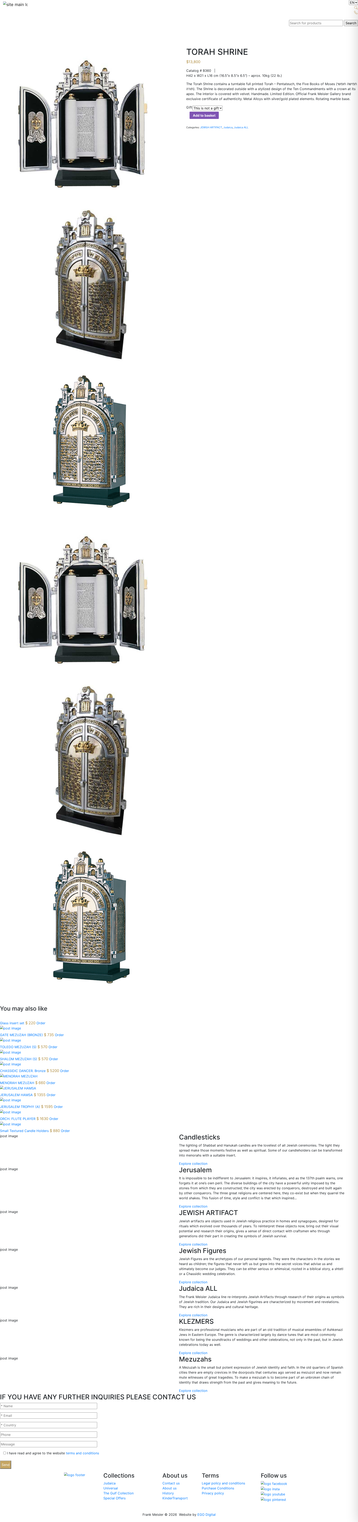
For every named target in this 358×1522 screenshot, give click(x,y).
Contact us (171, 1483)
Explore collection (193, 1163)
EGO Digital (206, 1514)
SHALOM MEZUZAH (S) (19, 1059)
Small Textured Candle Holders (25, 1131)
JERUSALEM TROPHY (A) (20, 1107)
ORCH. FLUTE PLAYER (18, 1119)
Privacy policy (213, 1493)
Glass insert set (12, 1023)
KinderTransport (175, 1498)
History (168, 1493)
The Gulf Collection (118, 1493)
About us (169, 1488)
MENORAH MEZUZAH (17, 1083)
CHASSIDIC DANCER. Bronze (23, 1071)
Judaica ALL (241, 127)
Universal (110, 1488)
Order (40, 1023)
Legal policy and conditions (223, 1483)
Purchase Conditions (218, 1488)
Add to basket (204, 115)
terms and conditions (82, 1453)
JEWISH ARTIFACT (211, 127)
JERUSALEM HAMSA (17, 1095)
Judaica (228, 127)
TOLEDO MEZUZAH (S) (18, 1047)
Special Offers (114, 1498)
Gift (189, 107)
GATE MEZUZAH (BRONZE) (22, 1035)
